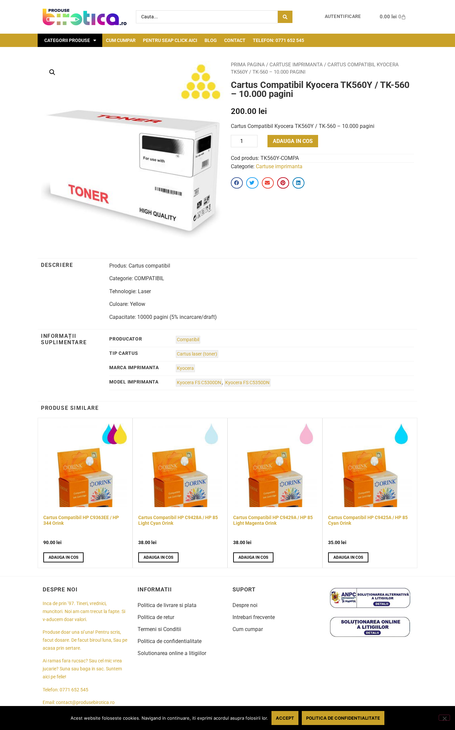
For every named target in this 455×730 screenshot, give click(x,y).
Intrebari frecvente (253, 617)
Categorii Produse (67, 40)
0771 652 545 (74, 690)
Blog (211, 40)
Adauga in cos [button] (63, 557)
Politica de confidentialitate (170, 641)
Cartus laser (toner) (197, 354)
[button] (52, 72)
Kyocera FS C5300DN (199, 382)
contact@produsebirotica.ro (85, 702)
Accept (285, 718)
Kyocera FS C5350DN (247, 382)
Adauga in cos (293, 141)
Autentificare (343, 16)
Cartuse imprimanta (296, 65)
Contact (234, 40)
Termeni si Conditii (159, 629)
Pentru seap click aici (170, 40)
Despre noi (244, 605)
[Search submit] (285, 17)
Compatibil (188, 340)
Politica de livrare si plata (167, 605)
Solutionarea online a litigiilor (172, 653)
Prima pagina (248, 65)
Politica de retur (156, 617)
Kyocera (185, 368)
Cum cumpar (121, 40)
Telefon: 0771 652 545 (278, 40)
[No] (444, 718)
